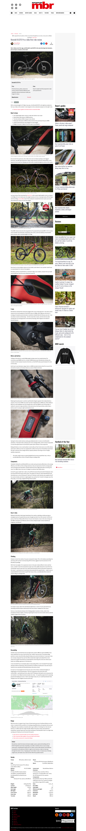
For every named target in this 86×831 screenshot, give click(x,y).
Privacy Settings (13, 829)
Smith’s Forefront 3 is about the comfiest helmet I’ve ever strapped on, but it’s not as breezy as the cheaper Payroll (64, 285)
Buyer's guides (60, 105)
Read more (65, 216)
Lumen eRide (21, 198)
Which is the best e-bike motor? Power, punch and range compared (64, 124)
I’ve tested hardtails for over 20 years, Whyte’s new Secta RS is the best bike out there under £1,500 (64, 263)
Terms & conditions (64, 827)
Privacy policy (70, 827)
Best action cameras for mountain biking (22, 738)
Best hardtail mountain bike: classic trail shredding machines (64, 460)
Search (73, 811)
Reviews (16, 33)
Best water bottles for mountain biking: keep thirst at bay (63, 167)
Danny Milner (17, 43)
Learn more (34, 37)
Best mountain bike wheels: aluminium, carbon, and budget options (63, 210)
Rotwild (29, 97)
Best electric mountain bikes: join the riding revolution (26, 734)
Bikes (20, 33)
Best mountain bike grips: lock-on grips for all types (64, 145)
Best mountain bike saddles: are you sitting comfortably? (26, 736)
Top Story (16, 102)
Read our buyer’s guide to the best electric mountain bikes (26, 109)
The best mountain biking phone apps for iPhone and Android (65, 188)
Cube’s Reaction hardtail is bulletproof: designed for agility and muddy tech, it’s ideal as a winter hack (65, 309)
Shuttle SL (29, 195)
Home (12, 33)
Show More (59, 467)
